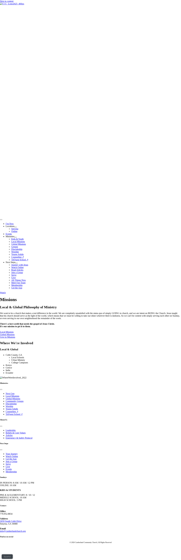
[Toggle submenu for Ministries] (15, 237)
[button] (3, 292)
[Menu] (1, 389)
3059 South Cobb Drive (10, 521)
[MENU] (1, 219)
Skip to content (6, 1)
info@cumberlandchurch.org (13, 531)
